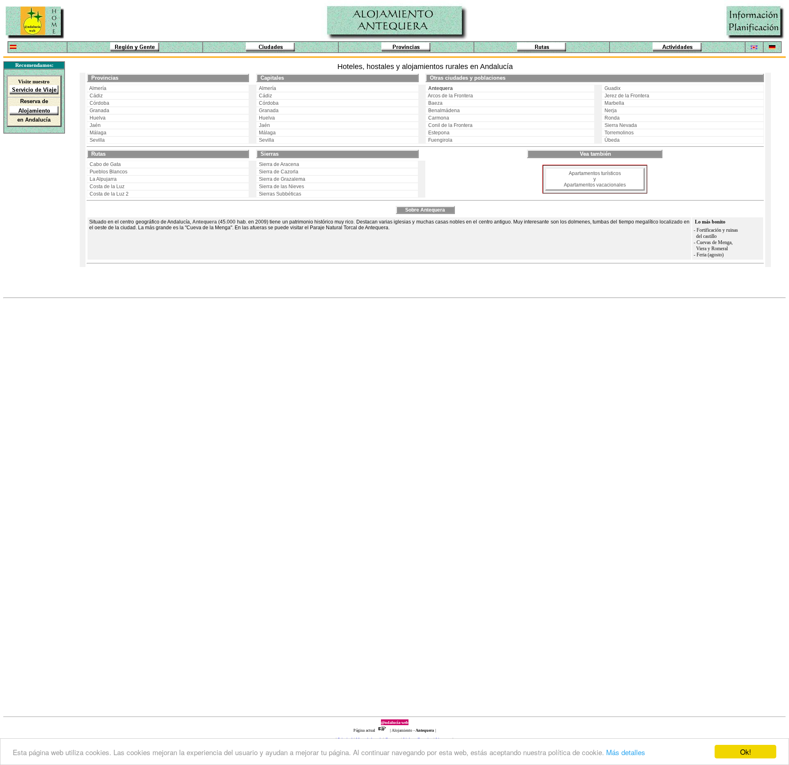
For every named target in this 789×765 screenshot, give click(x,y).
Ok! (745, 752)
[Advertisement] (29, 188)
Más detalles (625, 752)
